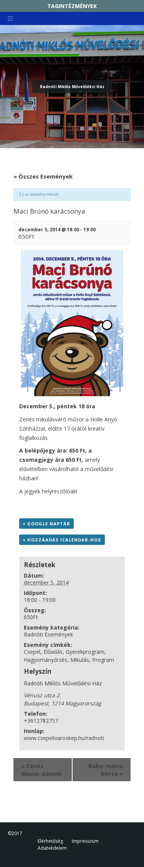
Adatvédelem (52, 848)
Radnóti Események (48, 634)
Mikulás (79, 659)
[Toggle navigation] (10, 18)
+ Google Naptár (46, 523)
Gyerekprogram (85, 651)
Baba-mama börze (105, 769)
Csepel (32, 651)
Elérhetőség (50, 841)
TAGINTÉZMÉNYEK (72, 6)
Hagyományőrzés (45, 659)
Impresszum (85, 841)
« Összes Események (43, 176)
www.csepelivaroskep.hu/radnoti (64, 738)
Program (103, 659)
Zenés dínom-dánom (41, 769)
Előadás (53, 651)
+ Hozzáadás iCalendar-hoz (62, 540)
